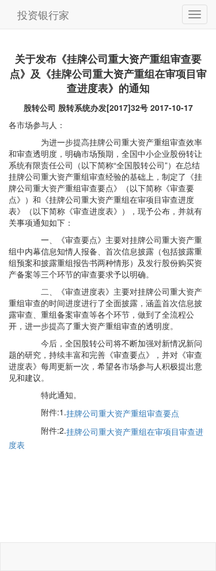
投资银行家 (43, 14)
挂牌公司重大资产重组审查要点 (122, 413)
